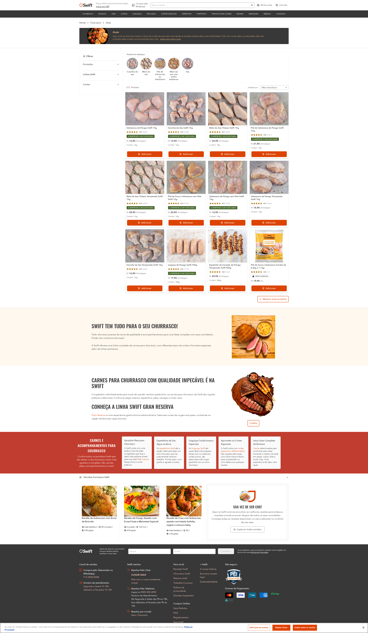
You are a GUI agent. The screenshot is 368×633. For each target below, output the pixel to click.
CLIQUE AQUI (138, 574)
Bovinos (102, 14)
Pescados (151, 14)
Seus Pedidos (180, 608)
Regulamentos (180, 617)
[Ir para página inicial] (86, 5)
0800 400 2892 (148, 592)
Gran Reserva (99, 415)
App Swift (178, 622)
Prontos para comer (221, 14)
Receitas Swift (180, 569)
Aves (114, 14)
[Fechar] (363, 627)
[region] (184, 628)
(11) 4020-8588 (91, 577)
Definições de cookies (259, 627)
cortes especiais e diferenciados (232, 449)
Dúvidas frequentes (183, 595)
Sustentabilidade (208, 581)
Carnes (256, 448)
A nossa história (208, 569)
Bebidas (267, 14)
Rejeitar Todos (281, 627)
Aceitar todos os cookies (304, 627)
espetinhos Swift (167, 448)
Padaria (240, 14)
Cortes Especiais (169, 14)
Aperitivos (186, 14)
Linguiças (137, 14)
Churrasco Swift (181, 573)
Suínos (124, 14)
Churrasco (88, 14)
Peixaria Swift (180, 578)
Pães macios (143, 459)
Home (82, 22)
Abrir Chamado (139, 615)
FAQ (175, 612)
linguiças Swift (198, 448)
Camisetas (280, 14)
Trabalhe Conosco (183, 582)
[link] (102, 6)
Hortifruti (202, 14)
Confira (253, 423)
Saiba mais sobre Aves (170, 39)
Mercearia (253, 14)
